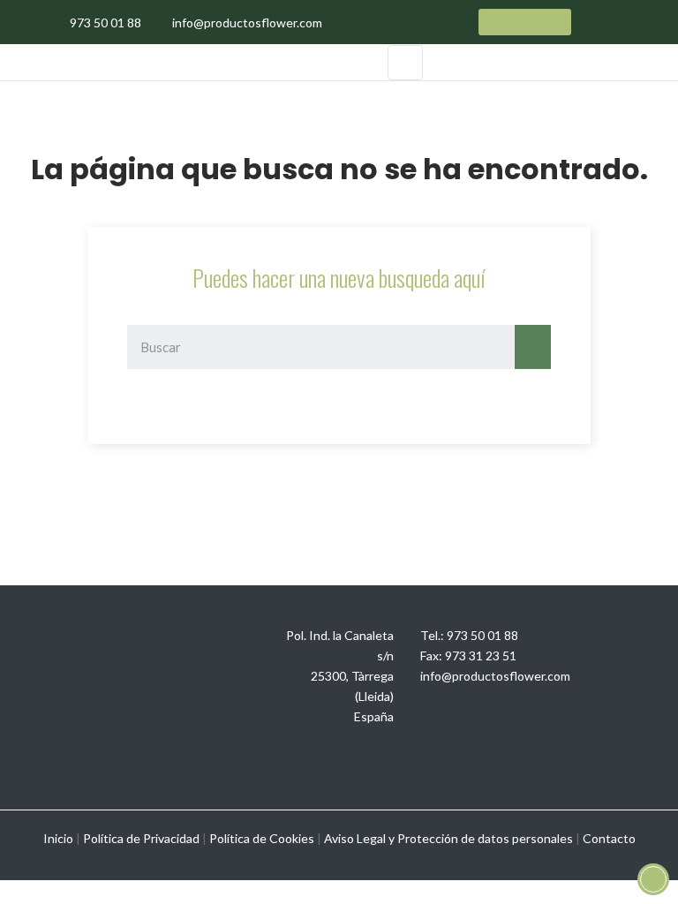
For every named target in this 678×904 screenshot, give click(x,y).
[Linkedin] (586, 719)
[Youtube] (632, 665)
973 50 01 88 (482, 635)
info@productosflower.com (495, 675)
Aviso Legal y (359, 838)
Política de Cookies (261, 838)
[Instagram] (583, 665)
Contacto (609, 838)
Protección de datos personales (485, 838)
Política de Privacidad (141, 838)
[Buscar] (533, 347)
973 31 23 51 (480, 655)
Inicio (58, 838)
